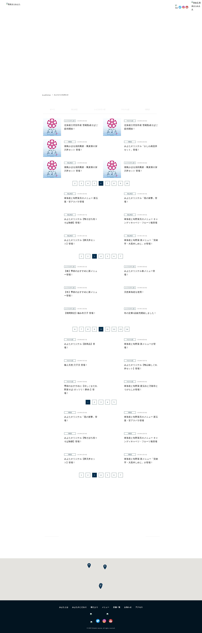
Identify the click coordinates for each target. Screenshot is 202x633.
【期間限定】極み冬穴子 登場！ (80, 313)
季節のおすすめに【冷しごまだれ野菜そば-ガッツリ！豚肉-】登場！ (80, 389)
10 (127, 183)
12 (114, 329)
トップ (92, 7)
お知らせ (158, 7)
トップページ (46, 95)
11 (108, 329)
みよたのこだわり (116, 7)
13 (121, 329)
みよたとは (102, 7)
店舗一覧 (116, 607)
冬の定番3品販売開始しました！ (140, 313)
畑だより (129, 7)
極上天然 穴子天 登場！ (76, 365)
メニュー (105, 607)
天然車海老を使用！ (134, 292)
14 (127, 329)
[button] (100, 586)
